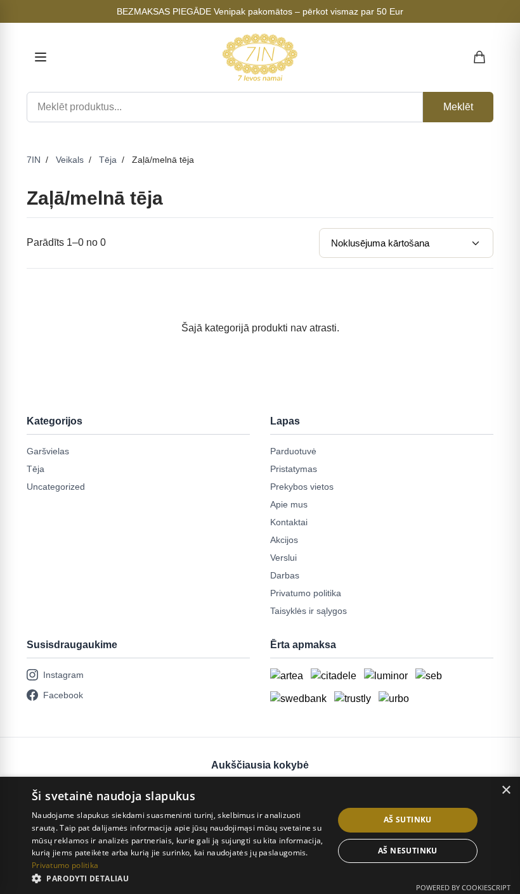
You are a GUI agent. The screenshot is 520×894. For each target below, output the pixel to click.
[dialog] (260, 835)
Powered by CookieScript (463, 887)
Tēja (108, 160)
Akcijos (284, 540)
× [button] (505, 790)
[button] (178, 878)
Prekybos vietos (302, 487)
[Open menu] (41, 57)
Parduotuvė (293, 451)
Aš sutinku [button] (408, 819)
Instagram (63, 675)
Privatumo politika (305, 593)
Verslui (283, 557)
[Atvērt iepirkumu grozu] (480, 57)
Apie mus (289, 504)
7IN (34, 160)
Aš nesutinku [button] (408, 850)
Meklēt (458, 106)
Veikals (70, 160)
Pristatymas (293, 469)
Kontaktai (289, 522)
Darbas (284, 575)
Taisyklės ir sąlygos (308, 611)
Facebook (63, 695)
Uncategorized (56, 487)
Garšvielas (48, 451)
